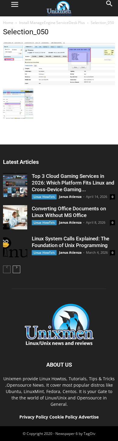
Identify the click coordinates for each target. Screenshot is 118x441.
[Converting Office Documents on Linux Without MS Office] (15, 217)
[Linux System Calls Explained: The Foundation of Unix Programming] (15, 247)
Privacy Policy (33, 417)
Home (8, 22)
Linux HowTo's (44, 197)
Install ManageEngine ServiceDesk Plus (52, 22)
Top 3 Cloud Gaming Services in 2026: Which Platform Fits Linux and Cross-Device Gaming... (73, 182)
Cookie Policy (64, 417)
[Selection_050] (59, 83)
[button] (109, 8)
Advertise (89, 417)
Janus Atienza (70, 196)
